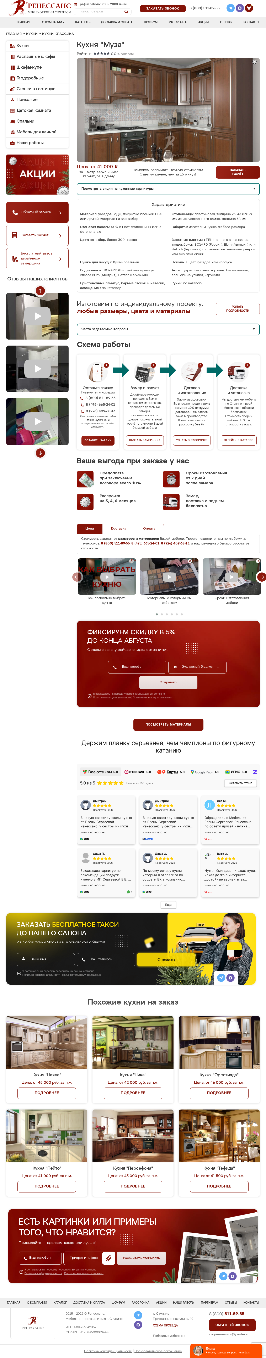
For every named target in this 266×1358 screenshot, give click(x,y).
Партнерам (209, 1302)
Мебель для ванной (37, 132)
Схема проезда (165, 1325)
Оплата (149, 528)
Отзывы (226, 22)
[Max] (240, 8)
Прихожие (27, 100)
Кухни (32, 34)
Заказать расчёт (237, 172)
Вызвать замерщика (145, 440)
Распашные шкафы (36, 57)
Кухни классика (58, 34)
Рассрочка (178, 22)
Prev (40, 291)
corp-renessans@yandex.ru (229, 1334)
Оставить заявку (98, 440)
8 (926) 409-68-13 (204, 14)
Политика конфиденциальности (108, 1351)
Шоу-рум (151, 22)
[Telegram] (231, 8)
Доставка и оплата (117, 22)
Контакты (251, 22)
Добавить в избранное (169, 1336)
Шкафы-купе (29, 67)
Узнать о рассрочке (191, 440)
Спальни (25, 121)
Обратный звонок (232, 1325)
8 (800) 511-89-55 (205, 8)
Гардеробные (30, 78)
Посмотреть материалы (168, 724)
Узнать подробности (237, 309)
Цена (89, 528)
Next (40, 453)
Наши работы (30, 143)
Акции (203, 22)
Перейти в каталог (238, 440)
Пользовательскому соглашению (152, 698)
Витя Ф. (222, 853)
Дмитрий (162, 801)
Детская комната (34, 110)
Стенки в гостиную (36, 89)
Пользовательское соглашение (158, 1351)
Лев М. (222, 801)
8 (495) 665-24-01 (204, 3)
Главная (23, 22)
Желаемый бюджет (198, 667)
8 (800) (226, 1314)
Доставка (118, 528)
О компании (52, 22)
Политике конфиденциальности (112, 698)
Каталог (81, 22)
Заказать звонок (162, 8)
